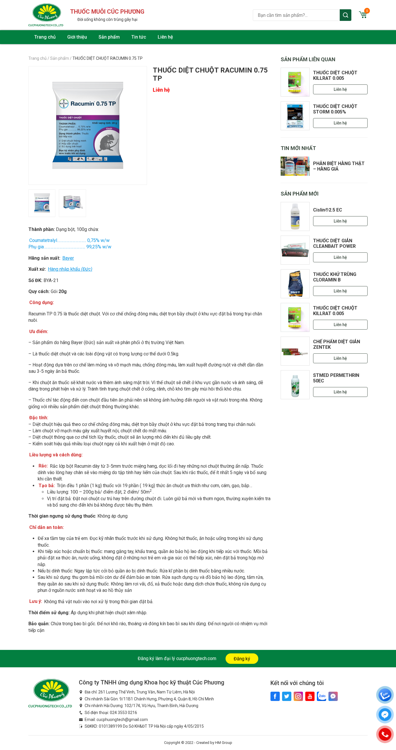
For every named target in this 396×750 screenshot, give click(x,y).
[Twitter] (286, 696)
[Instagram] (298, 696)
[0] (363, 16)
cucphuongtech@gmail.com (122, 719)
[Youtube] (310, 696)
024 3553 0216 (123, 712)
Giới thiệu (77, 37)
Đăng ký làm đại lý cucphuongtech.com (177, 658)
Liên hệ (165, 37)
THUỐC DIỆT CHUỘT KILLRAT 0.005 (335, 75)
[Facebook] (275, 696)
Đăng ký (242, 659)
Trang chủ (45, 37)
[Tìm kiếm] (345, 15)
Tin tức (138, 37)
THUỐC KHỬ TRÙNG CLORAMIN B (334, 277)
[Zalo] (321, 696)
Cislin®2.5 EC (327, 210)
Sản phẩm (109, 37)
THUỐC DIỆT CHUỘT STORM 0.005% (335, 109)
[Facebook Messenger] (333, 696)
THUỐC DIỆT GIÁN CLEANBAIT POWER (334, 243)
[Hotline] (385, 734)
